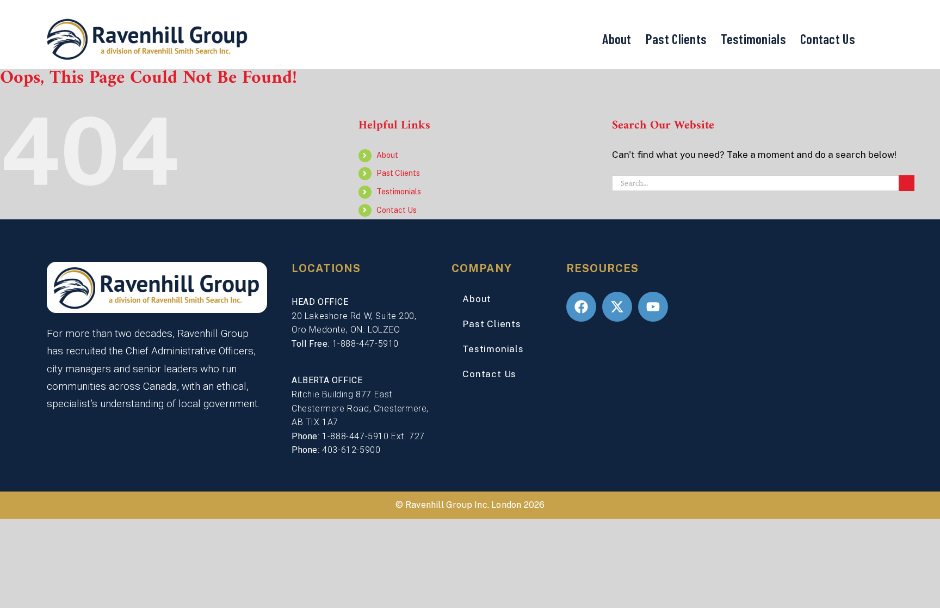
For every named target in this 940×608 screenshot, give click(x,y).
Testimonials (753, 38)
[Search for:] (755, 182)
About (617, 38)
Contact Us (827, 38)
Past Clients (676, 38)
